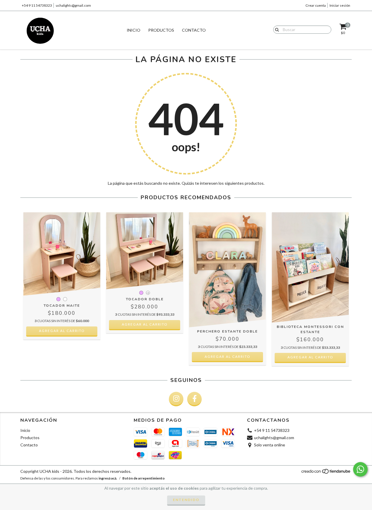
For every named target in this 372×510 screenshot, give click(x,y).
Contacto (194, 30)
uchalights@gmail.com (73, 5)
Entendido (186, 500)
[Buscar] (275, 29)
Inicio (133, 30)
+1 (147, 293)
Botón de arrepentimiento (143, 478)
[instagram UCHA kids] (176, 399)
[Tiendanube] (326, 473)
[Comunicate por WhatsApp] (360, 469)
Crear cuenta (315, 5)
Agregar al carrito (62, 330)
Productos (161, 30)
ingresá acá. (108, 478)
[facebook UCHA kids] (194, 399)
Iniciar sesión (340, 5)
